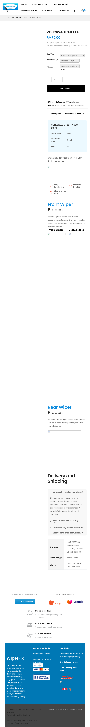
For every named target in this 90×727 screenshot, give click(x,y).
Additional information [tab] (73, 114)
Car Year (51, 54)
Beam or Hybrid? (61, 4)
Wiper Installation (29, 11)
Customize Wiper (39, 4)
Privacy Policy (55, 709)
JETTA (25, 18)
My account (64, 11)
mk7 (58, 105)
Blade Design (52, 59)
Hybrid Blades (55, 229)
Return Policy (77, 709)
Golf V (53, 105)
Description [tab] (56, 114)
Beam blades (76, 229)
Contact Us (47, 11)
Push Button (65, 105)
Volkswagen (16, 18)
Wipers (50, 67)
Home (24, 4)
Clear (63, 69)
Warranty (66, 709)
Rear (72, 105)
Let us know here (26, 601)
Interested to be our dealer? (25, 594)
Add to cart (65, 88)
